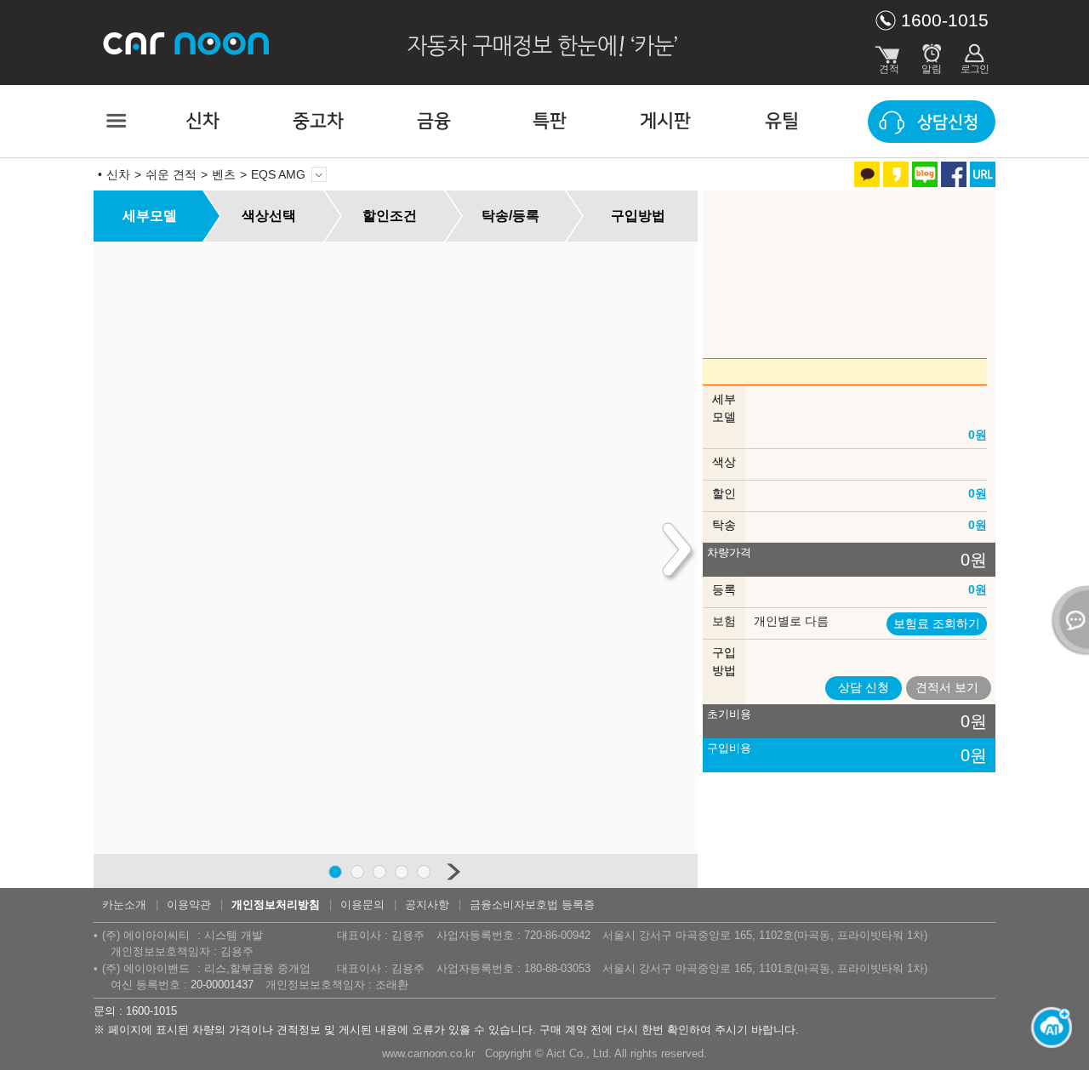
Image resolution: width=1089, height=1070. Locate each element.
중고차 (318, 121)
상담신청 (947, 122)
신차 (202, 121)
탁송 (724, 525)
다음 (453, 871)
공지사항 (427, 904)
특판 (550, 121)
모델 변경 (319, 174)
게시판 (665, 121)
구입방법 (638, 215)
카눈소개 (124, 904)
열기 (1067, 620)
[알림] (931, 55)
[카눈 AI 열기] (1046, 1027)
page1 (335, 872)
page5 (423, 872)
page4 (401, 872)
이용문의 (362, 904)
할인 (724, 493)
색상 (724, 462)
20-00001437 (222, 984)
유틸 (782, 121)
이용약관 (189, 904)
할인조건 (389, 215)
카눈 (187, 42)
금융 (434, 121)
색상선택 (269, 215)
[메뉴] (115, 121)
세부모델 (150, 215)
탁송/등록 (510, 215)
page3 (379, 872)
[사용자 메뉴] (974, 55)
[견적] (889, 55)
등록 (724, 589)
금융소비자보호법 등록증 (532, 904)
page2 (357, 872)
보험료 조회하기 (936, 623)
